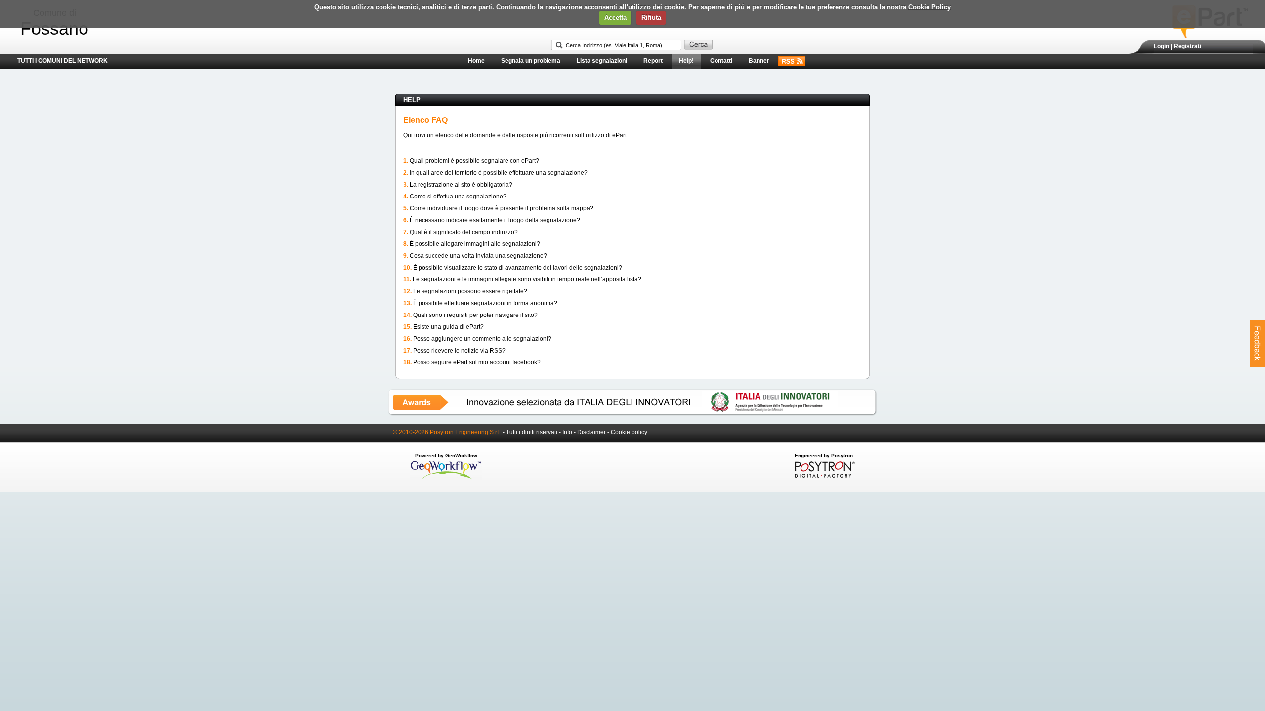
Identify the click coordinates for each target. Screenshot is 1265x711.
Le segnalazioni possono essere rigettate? (470, 291)
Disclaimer (591, 432)
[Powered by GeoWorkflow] (446, 478)
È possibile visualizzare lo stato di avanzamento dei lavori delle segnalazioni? (517, 267)
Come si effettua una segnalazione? (458, 196)
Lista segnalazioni (602, 60)
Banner (759, 60)
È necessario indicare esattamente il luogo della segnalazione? (495, 220)
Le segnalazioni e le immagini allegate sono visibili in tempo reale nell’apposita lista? (527, 279)
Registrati (1187, 46)
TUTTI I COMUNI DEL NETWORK (62, 60)
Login (1161, 46)
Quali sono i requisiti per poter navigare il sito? (475, 315)
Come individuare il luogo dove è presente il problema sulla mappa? (501, 208)
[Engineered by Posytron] (823, 476)
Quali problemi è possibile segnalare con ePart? (474, 161)
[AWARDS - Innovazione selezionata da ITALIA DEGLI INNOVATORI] (632, 413)
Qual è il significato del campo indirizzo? (464, 232)
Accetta (615, 17)
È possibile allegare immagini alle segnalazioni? (475, 243)
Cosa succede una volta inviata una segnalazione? (478, 255)
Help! (686, 60)
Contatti (721, 60)
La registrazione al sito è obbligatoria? (461, 184)
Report (653, 60)
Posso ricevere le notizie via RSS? (459, 350)
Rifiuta (651, 17)
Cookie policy (629, 432)
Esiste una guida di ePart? (448, 326)
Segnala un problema (530, 60)
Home (476, 60)
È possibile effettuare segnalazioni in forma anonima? (485, 303)
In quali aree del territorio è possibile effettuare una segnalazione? (499, 172)
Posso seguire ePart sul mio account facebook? (477, 362)
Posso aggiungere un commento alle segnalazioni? (482, 338)
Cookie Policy (929, 7)
